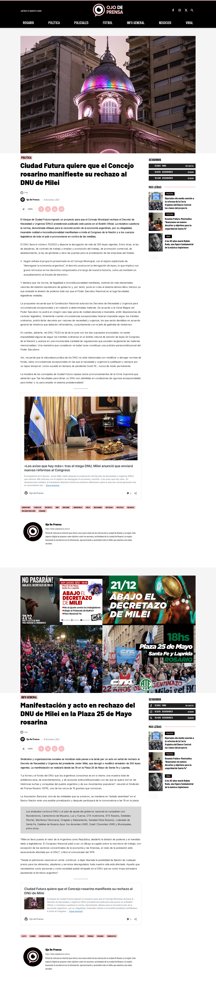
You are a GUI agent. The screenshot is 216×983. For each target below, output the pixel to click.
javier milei (77, 507)
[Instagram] (179, 10)
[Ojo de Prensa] (23, 199)
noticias (109, 507)
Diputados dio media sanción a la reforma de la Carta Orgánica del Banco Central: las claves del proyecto (179, 203)
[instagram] (50, 548)
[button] (192, 10)
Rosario (42, 511)
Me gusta (189, 166)
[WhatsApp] (55, 209)
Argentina (26, 507)
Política (26, 157)
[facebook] (46, 548)
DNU (57, 507)
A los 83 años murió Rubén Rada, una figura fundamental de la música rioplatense (179, 244)
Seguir (191, 172)
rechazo (130, 507)
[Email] (61, 209)
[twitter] (54, 548)
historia (66, 507)
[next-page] (155, 257)
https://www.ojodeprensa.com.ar (57, 528)
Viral (168, 236)
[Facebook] (173, 10)
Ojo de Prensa (32, 199)
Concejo (37, 507)
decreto (48, 507)
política (120, 507)
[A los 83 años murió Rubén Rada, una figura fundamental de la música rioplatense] (156, 242)
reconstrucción (28, 511)
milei (88, 507)
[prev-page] (150, 257)
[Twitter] (186, 10)
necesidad (98, 507)
